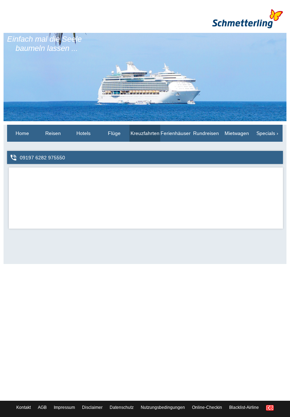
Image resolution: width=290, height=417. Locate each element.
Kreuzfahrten (145, 133)
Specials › (267, 133)
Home (22, 133)
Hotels (83, 133)
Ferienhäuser (176, 133)
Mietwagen (237, 133)
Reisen (53, 133)
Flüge (114, 133)
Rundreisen (206, 133)
